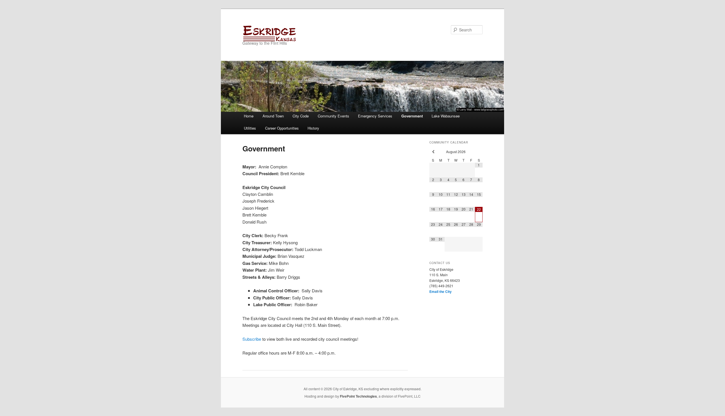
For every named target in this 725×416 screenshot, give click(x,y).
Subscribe (251, 339)
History (313, 128)
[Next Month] (479, 152)
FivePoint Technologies (358, 396)
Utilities (250, 128)
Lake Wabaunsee (446, 116)
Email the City (440, 291)
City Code (301, 116)
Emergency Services (375, 116)
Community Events (333, 116)
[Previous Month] (433, 152)
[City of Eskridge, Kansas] (324, 33)
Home (248, 116)
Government (412, 116)
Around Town (273, 116)
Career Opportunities (282, 128)
